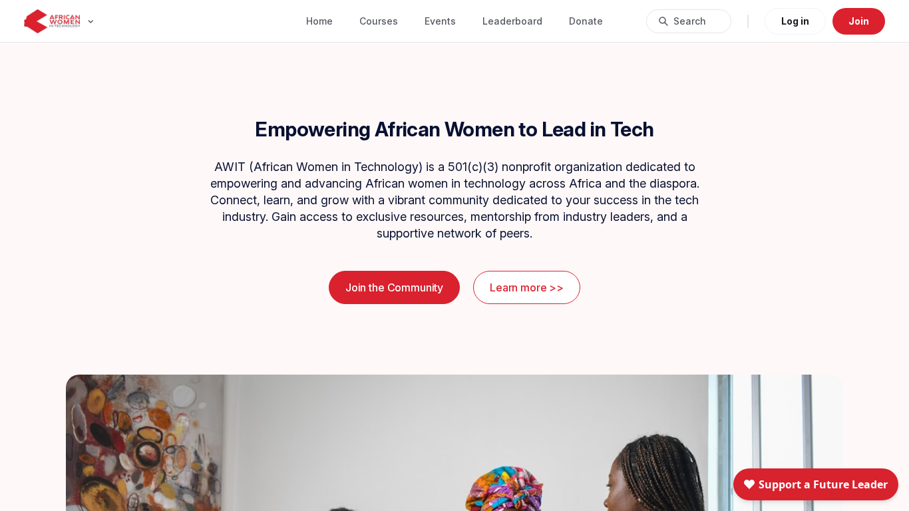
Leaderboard (512, 21)
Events (440, 21)
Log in (795, 21)
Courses (378, 21)
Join (858, 21)
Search (689, 21)
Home (319, 21)
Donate (586, 21)
